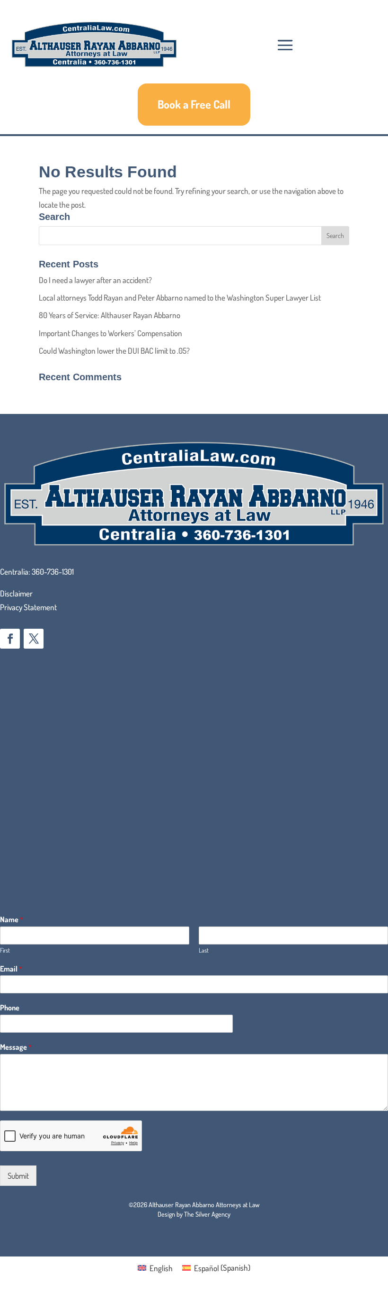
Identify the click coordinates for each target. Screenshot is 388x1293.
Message (16, 1047)
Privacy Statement (28, 607)
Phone (9, 1007)
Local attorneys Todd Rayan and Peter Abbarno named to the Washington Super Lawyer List (180, 298)
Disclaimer (16, 593)
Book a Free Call (194, 104)
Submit (18, 1176)
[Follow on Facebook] (10, 639)
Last (204, 950)
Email (11, 968)
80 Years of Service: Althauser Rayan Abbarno (109, 315)
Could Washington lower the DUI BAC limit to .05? (114, 351)
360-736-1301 (53, 572)
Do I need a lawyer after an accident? (95, 280)
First (5, 950)
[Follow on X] (34, 639)
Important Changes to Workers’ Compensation (110, 333)
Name (11, 919)
